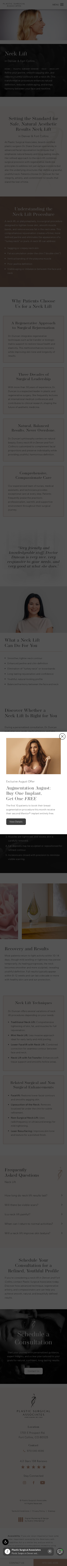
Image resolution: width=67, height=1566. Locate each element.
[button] (5, 1542)
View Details (16, 821)
